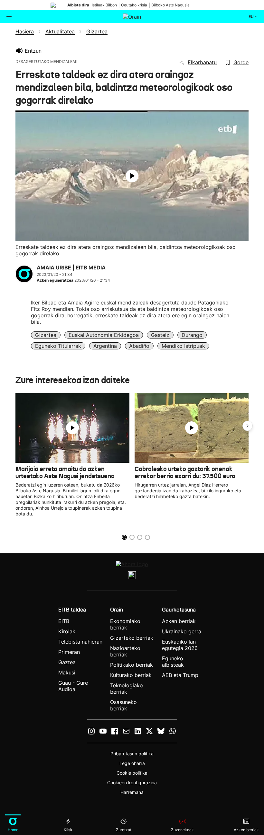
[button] (247, 426)
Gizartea (45, 335)
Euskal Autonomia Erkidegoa (104, 335)
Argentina (105, 346)
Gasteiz (160, 335)
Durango (192, 335)
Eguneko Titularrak (58, 346)
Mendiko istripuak (183, 346)
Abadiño (139, 346)
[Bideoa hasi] (132, 176)
